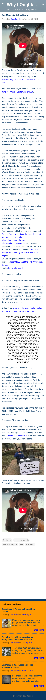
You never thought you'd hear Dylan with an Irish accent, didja (21, 252)
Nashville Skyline (10, 544)
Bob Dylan (7, 540)
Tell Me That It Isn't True (17, 436)
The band (30, 544)
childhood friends (21, 540)
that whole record (15, 268)
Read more (39, 630)
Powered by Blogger (24, 696)
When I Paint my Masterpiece (14, 243)
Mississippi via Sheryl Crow (13, 240)
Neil (21, 544)
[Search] (43, 4)
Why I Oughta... (23, 4)
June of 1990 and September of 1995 (17, 92)
